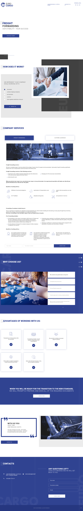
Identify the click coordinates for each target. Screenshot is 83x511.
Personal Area (77, 3)
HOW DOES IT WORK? (11, 35)
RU (75, 5)
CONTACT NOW (62, 245)
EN (79, 5)
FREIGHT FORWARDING (19, 137)
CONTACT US (13, 106)
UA (77, 5)
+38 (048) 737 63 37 (67, 5)
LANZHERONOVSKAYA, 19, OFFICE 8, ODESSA (54, 5)
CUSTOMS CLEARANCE (60, 137)
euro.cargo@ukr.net (30, 474)
